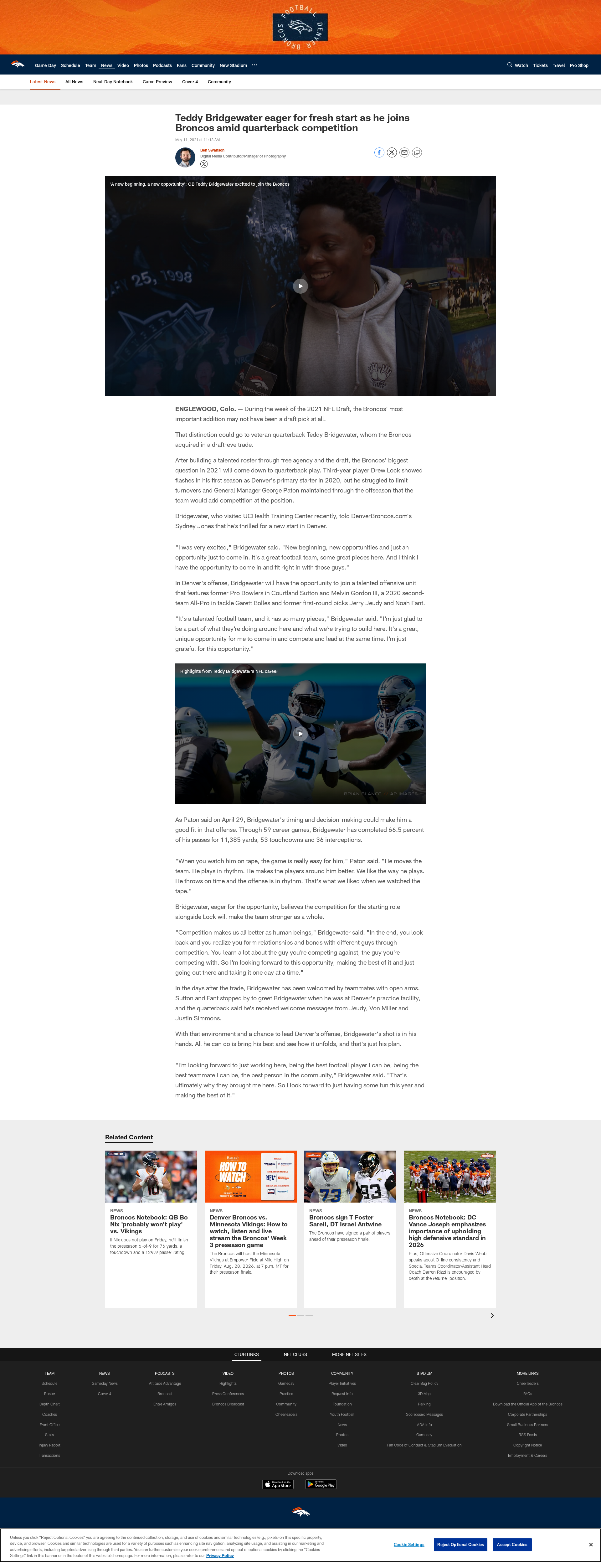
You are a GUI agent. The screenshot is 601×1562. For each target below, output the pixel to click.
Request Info (342, 1393)
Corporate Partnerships (527, 1414)
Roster (49, 1393)
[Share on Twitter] (392, 155)
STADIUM (424, 1373)
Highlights (228, 1383)
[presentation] (493, 1316)
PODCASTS (165, 1373)
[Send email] (404, 155)
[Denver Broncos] (300, 1513)
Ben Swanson (212, 150)
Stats (49, 1434)
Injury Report (49, 1445)
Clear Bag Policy (424, 1383)
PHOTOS (286, 1373)
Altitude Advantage (165, 1383)
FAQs (527, 1393)
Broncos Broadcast (228, 1404)
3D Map (424, 1393)
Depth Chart (49, 1404)
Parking (424, 1404)
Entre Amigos (164, 1404)
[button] (300, 286)
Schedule (49, 1383)
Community (286, 1404)
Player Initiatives (342, 1383)
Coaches (49, 1414)
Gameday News (105, 1383)
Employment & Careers (527, 1455)
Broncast (164, 1393)
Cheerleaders (286, 1414)
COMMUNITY (342, 1373)
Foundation (342, 1404)
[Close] (591, 1544)
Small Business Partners (527, 1424)
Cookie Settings (409, 1544)
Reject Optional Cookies (460, 1544)
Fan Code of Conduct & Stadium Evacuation (424, 1445)
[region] (300, 1545)
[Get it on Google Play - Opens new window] (321, 1487)
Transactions (49, 1455)
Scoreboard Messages (424, 1414)
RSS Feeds (528, 1434)
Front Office (49, 1424)
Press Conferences (228, 1393)
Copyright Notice (527, 1445)
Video (342, 1445)
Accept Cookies (512, 1544)
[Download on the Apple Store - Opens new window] (278, 1485)
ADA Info (424, 1424)
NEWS (104, 1373)
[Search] (509, 64)
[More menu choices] (254, 64)
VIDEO (228, 1373)
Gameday (286, 1383)
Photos (342, 1434)
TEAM (49, 1373)
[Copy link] (417, 152)
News (342, 1424)
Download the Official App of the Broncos (527, 1404)
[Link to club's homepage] (17, 64)
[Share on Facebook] (379, 155)
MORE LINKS (528, 1373)
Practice (286, 1393)
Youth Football (342, 1414)
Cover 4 (104, 1393)
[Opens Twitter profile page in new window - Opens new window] (204, 164)
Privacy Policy (220, 1555)
